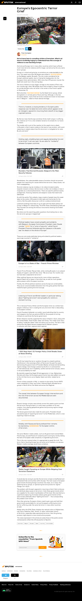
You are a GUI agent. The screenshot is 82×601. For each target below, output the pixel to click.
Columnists (20, 523)
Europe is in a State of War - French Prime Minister (39, 263)
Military (29, 571)
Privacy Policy (43, 584)
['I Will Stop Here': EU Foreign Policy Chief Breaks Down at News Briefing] (41, 339)
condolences (34, 426)
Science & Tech (37, 571)
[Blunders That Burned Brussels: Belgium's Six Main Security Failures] (41, 158)
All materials (23, 54)
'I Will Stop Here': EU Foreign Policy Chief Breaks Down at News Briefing (40, 352)
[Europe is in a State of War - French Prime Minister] (41, 251)
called (27, 226)
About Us (4, 584)
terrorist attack (49, 523)
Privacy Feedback (53, 584)
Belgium (26, 523)
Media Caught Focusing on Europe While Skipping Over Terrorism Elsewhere (40, 470)
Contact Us (27, 584)
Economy (22, 571)
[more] (62, 176)
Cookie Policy (35, 584)
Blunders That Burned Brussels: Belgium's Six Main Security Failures (39, 172)
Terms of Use (18, 584)
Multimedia (46, 571)
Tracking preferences (65, 584)
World (4, 571)
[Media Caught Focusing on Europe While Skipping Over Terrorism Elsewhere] (41, 457)
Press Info (10, 584)
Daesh (37, 523)
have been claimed (33, 93)
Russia (16, 571)
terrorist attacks (56, 74)
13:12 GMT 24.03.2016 (22, 15)
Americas (10, 571)
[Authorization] (71, 2)
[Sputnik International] (8, 4)
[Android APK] (6, 590)
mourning (42, 523)
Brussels (32, 523)
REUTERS (20, 45)
